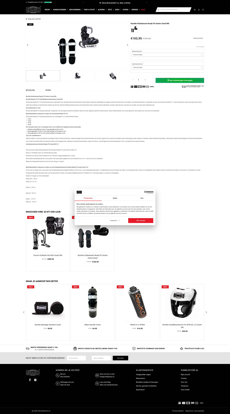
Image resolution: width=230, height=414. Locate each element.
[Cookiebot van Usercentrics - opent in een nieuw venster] (145, 192)
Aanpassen (113, 220)
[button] (203, 9)
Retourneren (140, 378)
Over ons (184, 382)
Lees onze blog (105, 382)
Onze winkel (185, 390)
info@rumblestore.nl (107, 377)
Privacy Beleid (177, 411)
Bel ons (62, 374)
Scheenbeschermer (137, 64)
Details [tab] (115, 198)
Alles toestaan (140, 220)
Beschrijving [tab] (30, 90)
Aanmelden (120, 358)
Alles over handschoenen (109, 385)
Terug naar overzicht (34, 19)
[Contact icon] (195, 9)
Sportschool (140, 390)
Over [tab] (141, 198)
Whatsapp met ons (67, 382)
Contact (184, 378)
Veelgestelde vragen (143, 374)
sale (30, 24)
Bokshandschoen (137, 51)
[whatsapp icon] (58, 383)
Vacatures (184, 386)
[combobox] (174, 9)
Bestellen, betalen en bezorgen (147, 382)
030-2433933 (65, 377)
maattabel (201, 46)
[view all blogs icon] (97, 383)
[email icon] (97, 375)
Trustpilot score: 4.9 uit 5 (35, 2)
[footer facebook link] (30, 380)
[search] (158, 9)
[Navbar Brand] (33, 10)
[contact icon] (58, 375)
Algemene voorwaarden (194, 411)
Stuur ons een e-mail (107, 374)
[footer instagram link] (35, 380)
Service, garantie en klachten (146, 386)
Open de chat (65, 385)
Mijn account (185, 374)
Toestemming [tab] (88, 198)
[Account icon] (199, 9)
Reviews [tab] (48, 90)
